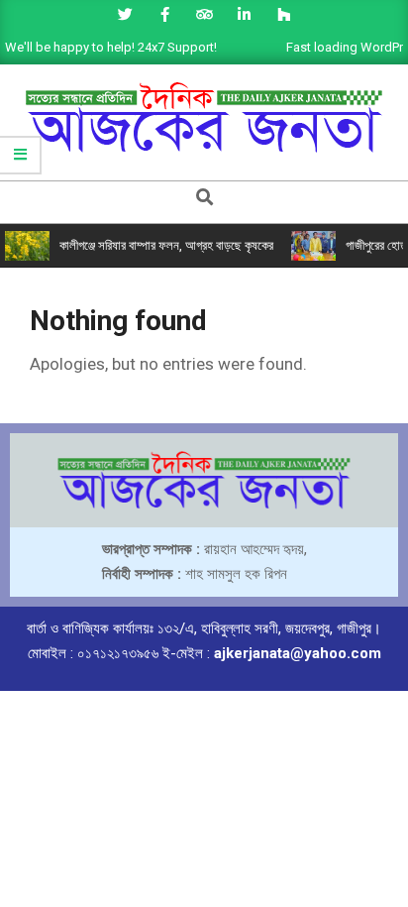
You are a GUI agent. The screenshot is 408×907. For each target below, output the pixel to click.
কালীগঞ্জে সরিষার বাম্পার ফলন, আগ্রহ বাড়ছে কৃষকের (166, 245)
